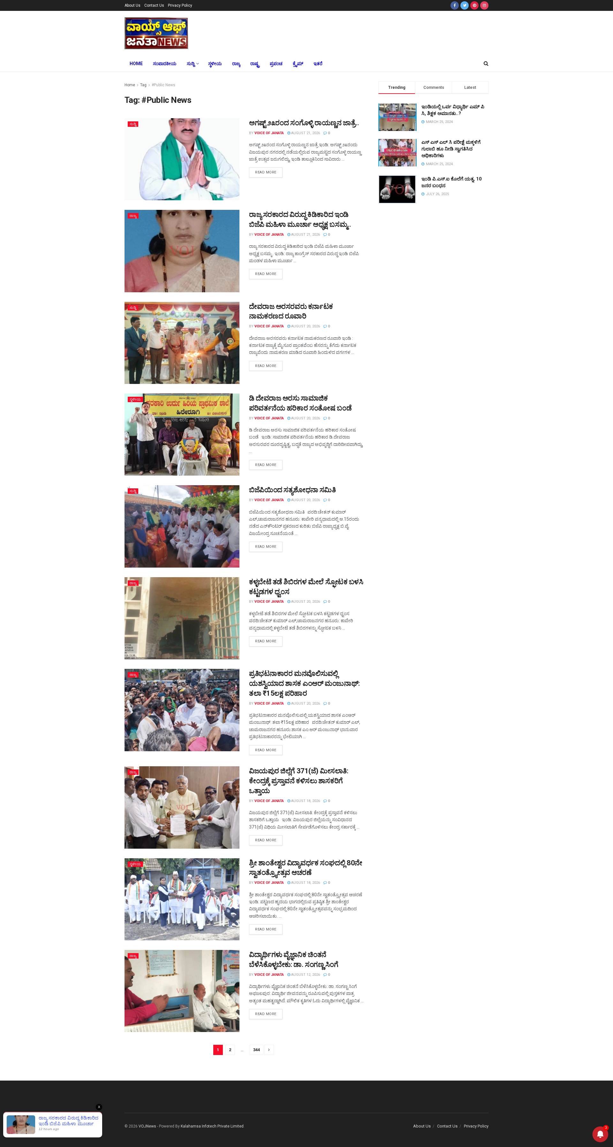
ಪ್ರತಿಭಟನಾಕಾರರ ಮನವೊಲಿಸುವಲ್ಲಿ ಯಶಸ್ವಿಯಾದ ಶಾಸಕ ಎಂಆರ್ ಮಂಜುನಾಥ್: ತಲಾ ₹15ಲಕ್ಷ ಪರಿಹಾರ (304, 683)
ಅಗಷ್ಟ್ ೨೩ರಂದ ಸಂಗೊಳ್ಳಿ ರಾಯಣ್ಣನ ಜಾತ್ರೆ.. (304, 123)
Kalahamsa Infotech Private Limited (212, 1126)
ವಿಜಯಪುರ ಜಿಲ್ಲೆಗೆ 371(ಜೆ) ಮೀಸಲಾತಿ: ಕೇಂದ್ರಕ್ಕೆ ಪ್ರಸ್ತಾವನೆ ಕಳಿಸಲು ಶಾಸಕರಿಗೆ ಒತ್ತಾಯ (298, 781)
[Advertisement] (353, 32)
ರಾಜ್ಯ (236, 63)
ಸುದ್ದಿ (190, 63)
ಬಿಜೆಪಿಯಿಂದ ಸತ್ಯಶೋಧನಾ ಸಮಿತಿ (292, 490)
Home (136, 63)
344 (256, 1049)
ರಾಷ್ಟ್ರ (255, 63)
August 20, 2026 (305, 326)
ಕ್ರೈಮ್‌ (298, 63)
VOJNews (147, 1126)
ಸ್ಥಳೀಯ (215, 63)
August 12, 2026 (305, 975)
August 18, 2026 (305, 801)
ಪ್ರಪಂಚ (276, 63)
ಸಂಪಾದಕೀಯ (165, 63)
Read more (265, 172)
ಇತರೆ (318, 63)
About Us (132, 5)
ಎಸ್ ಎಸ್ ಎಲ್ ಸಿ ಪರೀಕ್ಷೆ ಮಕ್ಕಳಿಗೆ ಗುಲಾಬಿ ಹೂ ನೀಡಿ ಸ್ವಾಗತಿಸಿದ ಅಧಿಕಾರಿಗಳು (451, 148)
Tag (143, 85)
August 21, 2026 (305, 133)
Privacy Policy (180, 5)
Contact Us (154, 5)
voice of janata (269, 133)
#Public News (163, 85)
